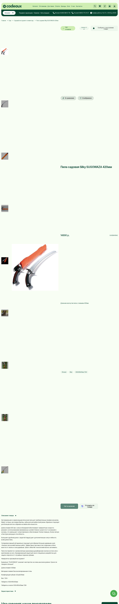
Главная (3, 20)
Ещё (10, 20)
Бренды (63, 6)
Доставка (50, 6)
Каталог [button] (7, 13)
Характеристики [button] (7, 591)
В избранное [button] (87, 98)
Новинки (36, 13)
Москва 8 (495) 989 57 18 (62, 13)
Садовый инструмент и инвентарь (24, 20)
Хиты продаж (44, 13)
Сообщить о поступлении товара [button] (106, 28)
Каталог (35, 6)
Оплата (57, 6)
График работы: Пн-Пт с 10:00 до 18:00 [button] (104, 13)
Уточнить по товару (89, 506)
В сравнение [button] (69, 98)
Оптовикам (42, 6)
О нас (73, 6)
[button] (95, 6)
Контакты (79, 6)
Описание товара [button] (7, 515)
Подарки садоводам (26, 13)
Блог (68, 6)
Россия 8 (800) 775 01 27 (81, 13)
